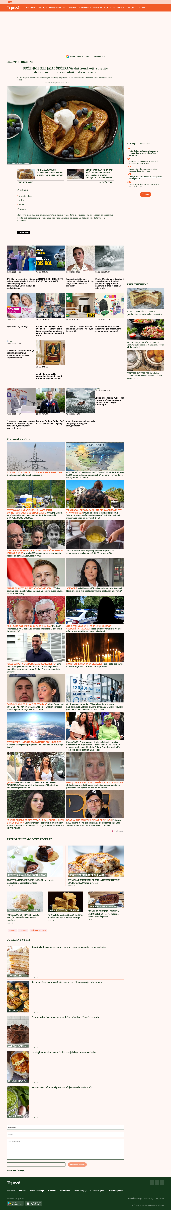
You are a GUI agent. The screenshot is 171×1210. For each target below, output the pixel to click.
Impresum (160, 1198)
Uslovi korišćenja (134, 1198)
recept (12, 930)
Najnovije (42, 8)
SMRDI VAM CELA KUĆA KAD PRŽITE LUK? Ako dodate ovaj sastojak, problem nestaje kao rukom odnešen (99, 174)
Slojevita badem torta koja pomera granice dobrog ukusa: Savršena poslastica (69, 947)
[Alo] (9, 2)
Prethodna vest (26, 182)
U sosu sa (72, 8)
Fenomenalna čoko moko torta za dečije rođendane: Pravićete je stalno (66, 1017)
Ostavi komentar (77, 1165)
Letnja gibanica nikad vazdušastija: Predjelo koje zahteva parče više (64, 1052)
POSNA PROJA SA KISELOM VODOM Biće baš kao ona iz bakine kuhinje (65, 916)
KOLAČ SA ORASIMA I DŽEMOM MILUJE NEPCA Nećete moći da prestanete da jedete (103, 914)
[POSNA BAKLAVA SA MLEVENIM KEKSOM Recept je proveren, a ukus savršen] (26, 174)
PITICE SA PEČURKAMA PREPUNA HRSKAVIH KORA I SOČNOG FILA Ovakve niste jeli (94, 881)
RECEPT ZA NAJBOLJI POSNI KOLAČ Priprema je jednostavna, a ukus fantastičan (30, 881)
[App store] (33, 1203)
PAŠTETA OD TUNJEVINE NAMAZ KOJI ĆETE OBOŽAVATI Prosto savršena (23, 917)
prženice (23, 930)
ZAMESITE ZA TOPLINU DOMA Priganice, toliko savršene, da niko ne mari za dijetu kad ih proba (145, 375)
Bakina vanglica (118, 8)
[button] (78, 82)
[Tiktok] (162, 1182)
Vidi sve (145, 194)
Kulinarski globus (136, 8)
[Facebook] (152, 1182)
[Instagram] (157, 1182)
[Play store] (15, 1203)
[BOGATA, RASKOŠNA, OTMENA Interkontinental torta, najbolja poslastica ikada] (145, 298)
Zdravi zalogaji (100, 8)
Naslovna (30, 8)
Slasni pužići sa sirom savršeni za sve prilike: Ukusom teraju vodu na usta (67, 982)
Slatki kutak (85, 8)
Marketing (148, 1198)
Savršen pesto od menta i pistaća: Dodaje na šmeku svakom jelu (62, 1087)
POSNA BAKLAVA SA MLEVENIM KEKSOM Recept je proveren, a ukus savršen (50, 172)
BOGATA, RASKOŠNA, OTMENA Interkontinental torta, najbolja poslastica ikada (144, 314)
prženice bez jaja (38, 930)
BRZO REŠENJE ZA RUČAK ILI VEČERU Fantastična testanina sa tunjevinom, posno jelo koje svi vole (145, 345)
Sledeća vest (106, 182)
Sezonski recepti (57, 8)
